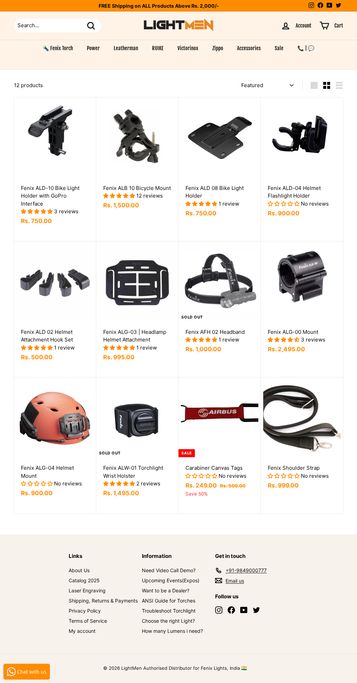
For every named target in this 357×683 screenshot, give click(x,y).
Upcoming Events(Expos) (170, 580)
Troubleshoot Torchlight (169, 611)
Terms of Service (88, 621)
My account (82, 631)
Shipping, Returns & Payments (103, 601)
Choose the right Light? (168, 621)
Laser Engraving (87, 590)
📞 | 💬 (305, 48)
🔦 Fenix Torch (58, 48)
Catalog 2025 (84, 580)
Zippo (217, 48)
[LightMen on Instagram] (218, 610)
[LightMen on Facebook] (231, 610)
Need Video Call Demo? (169, 570)
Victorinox (187, 48)
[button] (37, 211)
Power (93, 48)
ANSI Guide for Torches (168, 601)
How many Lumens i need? (172, 631)
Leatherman (126, 48)
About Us (79, 570)
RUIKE (158, 48)
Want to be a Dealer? (165, 590)
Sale (279, 48)
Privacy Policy (85, 611)
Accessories (249, 48)
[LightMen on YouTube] (244, 610)
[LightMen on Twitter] (256, 610)
